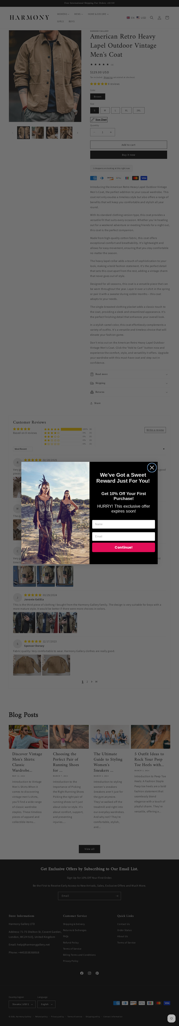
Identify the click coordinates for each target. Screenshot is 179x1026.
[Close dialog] (152, 467)
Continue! (124, 547)
